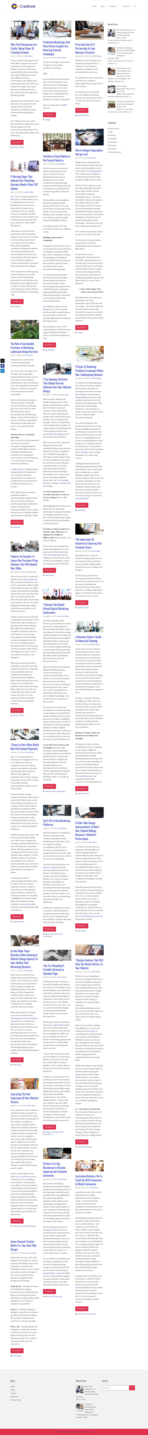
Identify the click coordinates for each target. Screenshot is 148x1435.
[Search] (132, 1387)
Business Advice (18, 147)
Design (47, 120)
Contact (13, 1393)
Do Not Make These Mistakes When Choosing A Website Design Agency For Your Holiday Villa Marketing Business (24, 959)
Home (95, 6)
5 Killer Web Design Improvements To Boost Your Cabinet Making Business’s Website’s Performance (87, 831)
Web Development (114, 152)
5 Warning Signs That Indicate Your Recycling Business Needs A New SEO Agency (24, 182)
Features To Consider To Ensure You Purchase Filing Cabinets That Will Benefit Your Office (24, 562)
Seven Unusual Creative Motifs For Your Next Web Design (23, 1245)
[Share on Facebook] (3, 366)
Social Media (49, 350)
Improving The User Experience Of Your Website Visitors (24, 1098)
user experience (23, 1176)
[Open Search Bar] (134, 6)
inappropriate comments (53, 1273)
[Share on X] (3, 361)
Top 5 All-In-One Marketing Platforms (56, 823)
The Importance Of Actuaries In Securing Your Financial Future (88, 543)
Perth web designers (56, 434)
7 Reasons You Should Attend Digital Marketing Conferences (55, 609)
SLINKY (64, 105)
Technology (47, 936)
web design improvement (92, 916)
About (103, 6)
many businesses (85, 776)
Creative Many (64, 1432)
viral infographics (94, 171)
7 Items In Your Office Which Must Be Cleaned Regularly (25, 747)
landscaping (80, 397)
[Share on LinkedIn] (3, 371)
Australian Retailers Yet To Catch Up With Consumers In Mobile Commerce (88, 1180)
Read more (17, 142)
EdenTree (47, 309)
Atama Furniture (30, 579)
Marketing (16, 307)
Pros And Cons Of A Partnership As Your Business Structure (85, 48)
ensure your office (28, 904)
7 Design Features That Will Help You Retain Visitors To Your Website (89, 964)
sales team (90, 1031)
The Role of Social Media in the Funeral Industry (56, 158)
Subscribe (14, 1397)
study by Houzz (18, 469)
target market (58, 1025)
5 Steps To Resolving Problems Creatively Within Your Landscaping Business (89, 371)
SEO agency (15, 199)
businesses (55, 1230)
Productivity (58, 934)
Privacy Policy (16, 1400)
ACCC (65, 1261)
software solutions (50, 867)
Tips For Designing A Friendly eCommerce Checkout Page (53, 969)
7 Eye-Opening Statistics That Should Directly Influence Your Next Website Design (57, 385)
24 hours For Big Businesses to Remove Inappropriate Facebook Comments (55, 1170)
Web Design (49, 575)
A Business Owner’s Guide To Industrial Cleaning (88, 639)
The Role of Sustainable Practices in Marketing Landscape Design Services (24, 348)
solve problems (81, 498)
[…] (118, 43)
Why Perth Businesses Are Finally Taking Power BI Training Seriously (24, 48)
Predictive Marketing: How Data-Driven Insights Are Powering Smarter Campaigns (56, 48)
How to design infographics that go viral (89, 152)
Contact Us (126, 6)
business (85, 452)
